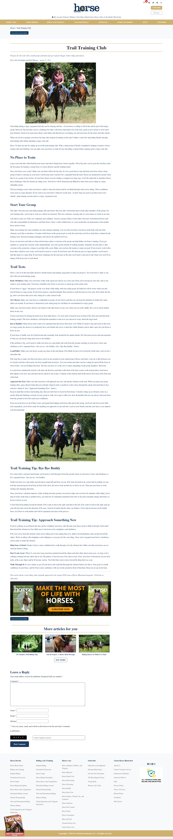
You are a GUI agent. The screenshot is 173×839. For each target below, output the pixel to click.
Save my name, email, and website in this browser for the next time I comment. (41, 726)
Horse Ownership (124, 22)
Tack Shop (80, 17)
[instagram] (161, 3)
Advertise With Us (120, 777)
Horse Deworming (68, 780)
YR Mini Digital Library (96, 777)
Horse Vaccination (68, 815)
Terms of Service (119, 789)
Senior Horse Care (68, 827)
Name (13, 710)
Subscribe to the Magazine (96, 765)
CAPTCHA (15, 731)
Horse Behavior (67, 772)
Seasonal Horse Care (69, 823)
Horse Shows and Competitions (20, 789)
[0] (144, 2)
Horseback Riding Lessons (19, 793)
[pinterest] (157, 3)
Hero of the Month (106, 17)
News (145, 22)
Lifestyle (103, 22)
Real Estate (117, 17)
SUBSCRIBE (161, 22)
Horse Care (11, 22)
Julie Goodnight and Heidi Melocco (26, 60)
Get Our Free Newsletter (96, 773)
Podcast (65, 17)
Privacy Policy (119, 785)
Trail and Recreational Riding (19, 33)
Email (13, 716)
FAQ (115, 781)
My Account (57, 17)
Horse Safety (66, 811)
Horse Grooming (67, 784)
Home (12, 28)
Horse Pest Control (68, 807)
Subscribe (156, 8)
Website (13, 721)
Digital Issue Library (92, 17)
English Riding (15, 773)
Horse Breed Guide (16, 765)
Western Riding (15, 805)
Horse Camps (14, 781)
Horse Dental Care (68, 776)
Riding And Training (17, 769)
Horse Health (66, 788)
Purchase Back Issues (95, 769)
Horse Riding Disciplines (18, 785)
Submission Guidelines (121, 773)
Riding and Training (55, 22)
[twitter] (153, 3)
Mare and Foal (67, 819)
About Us (117, 765)
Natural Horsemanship (17, 797)
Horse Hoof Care (67, 792)
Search (157, 13)
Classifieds (117, 797)
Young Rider (92, 781)
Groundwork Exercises (17, 777)
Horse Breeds (32, 22)
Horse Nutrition (67, 803)
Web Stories (118, 801)
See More (61, 659)
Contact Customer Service (122, 769)
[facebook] (149, 3)
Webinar (72, 17)
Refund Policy (118, 793)
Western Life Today (94, 785)
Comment (14, 681)
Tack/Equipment (81, 22)
